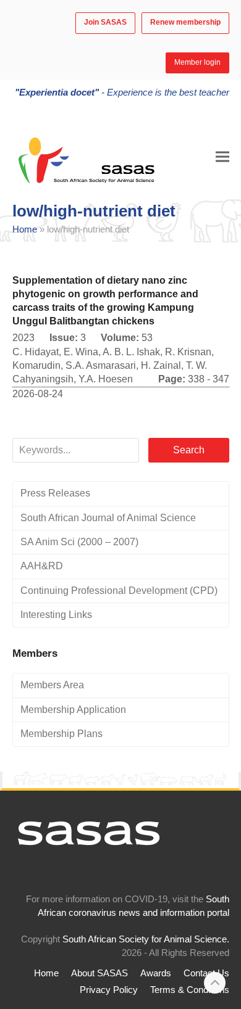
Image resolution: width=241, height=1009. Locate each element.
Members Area (52, 685)
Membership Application (73, 709)
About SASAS (99, 973)
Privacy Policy (109, 990)
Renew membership (185, 22)
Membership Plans (61, 733)
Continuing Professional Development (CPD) (119, 590)
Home (24, 229)
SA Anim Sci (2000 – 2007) (79, 542)
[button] (222, 156)
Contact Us (206, 973)
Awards (155, 973)
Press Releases (55, 493)
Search (189, 450)
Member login (197, 62)
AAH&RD (41, 566)
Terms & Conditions (189, 990)
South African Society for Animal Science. (145, 939)
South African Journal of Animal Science (108, 518)
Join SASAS (105, 22)
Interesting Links (56, 614)
